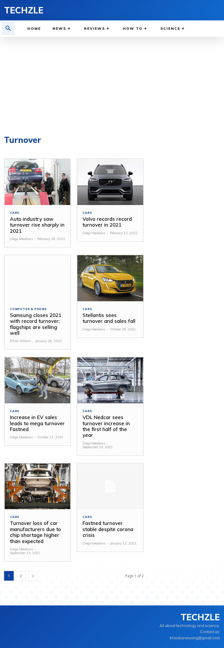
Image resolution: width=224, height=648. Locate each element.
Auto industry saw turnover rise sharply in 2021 (37, 225)
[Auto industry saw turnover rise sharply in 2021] (37, 182)
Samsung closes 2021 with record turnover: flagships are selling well (35, 324)
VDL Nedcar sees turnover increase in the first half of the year (106, 426)
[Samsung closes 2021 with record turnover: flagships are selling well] (37, 278)
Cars (14, 212)
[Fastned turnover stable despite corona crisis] (110, 486)
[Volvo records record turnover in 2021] (110, 182)
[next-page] (33, 576)
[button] (8, 28)
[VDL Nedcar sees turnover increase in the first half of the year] (110, 380)
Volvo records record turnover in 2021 (107, 222)
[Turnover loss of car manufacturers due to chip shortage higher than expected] (37, 486)
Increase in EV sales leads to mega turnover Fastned (37, 423)
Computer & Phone (28, 309)
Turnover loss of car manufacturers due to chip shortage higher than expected (35, 532)
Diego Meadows (21, 239)
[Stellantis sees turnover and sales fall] (110, 278)
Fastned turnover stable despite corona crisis (108, 529)
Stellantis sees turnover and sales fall (109, 318)
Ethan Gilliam (20, 341)
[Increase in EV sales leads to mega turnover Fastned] (37, 380)
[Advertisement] (112, 80)
